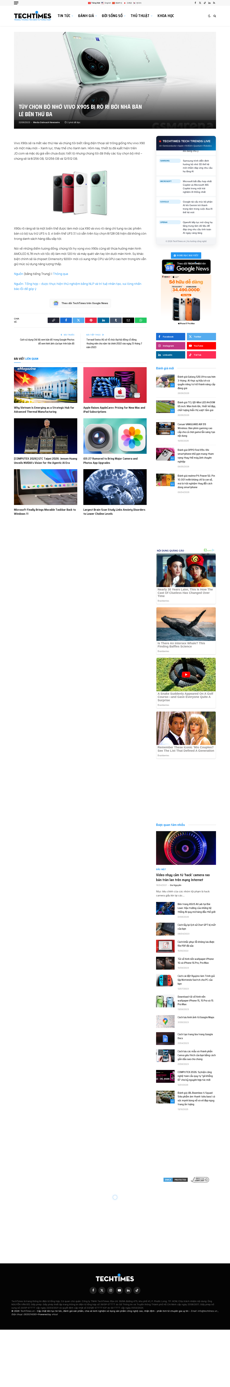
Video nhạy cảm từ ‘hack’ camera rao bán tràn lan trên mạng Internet (183, 877)
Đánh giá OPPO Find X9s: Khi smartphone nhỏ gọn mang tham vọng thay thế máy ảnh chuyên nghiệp (196, 456)
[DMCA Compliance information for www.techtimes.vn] (200, 1179)
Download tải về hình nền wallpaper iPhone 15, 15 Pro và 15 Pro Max (195, 1001)
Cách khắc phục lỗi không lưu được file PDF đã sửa (196, 944)
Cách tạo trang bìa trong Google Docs (195, 1036)
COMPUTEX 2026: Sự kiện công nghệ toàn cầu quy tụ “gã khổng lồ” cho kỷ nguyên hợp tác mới (195, 1076)
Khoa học (165, 16)
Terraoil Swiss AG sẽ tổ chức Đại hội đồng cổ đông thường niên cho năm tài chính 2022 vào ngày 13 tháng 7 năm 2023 (114, 343)
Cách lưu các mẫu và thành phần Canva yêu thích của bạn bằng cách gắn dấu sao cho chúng (197, 1055)
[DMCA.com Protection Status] (175, 1179)
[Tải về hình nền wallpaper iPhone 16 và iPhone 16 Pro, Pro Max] (165, 963)
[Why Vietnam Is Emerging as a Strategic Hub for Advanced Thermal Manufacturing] (45, 385)
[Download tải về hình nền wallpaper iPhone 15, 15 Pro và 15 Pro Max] (165, 1001)
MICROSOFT (166, 216)
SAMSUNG (165, 196)
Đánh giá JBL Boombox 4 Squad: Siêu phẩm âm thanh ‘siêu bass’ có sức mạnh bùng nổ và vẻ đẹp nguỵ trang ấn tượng (196, 1099)
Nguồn (18, 274)
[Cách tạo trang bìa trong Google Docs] (165, 1038)
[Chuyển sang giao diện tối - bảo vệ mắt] (209, 16)
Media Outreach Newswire (46, 122)
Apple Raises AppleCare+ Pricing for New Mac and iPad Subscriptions (114, 410)
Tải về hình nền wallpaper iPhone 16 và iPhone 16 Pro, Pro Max (196, 961)
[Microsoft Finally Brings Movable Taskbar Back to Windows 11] (45, 487)
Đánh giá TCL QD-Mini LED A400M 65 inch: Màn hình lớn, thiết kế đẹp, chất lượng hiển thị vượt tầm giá (197, 406)
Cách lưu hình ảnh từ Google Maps (196, 1017)
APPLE (163, 175)
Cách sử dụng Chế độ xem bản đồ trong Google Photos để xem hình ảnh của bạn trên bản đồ (47, 342)
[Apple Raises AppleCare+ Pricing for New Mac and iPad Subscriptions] (115, 385)
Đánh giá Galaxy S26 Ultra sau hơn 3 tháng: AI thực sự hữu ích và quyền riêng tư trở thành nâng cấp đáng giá (197, 382)
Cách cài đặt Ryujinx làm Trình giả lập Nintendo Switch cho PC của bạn (196, 980)
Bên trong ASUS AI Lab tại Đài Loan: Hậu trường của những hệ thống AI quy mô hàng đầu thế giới (197, 908)
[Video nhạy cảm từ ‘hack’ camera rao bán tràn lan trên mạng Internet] (186, 848)
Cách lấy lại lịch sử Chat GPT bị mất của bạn (197, 927)
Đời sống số (112, 16)
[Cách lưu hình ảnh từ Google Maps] (165, 1021)
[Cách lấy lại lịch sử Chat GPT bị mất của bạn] (165, 929)
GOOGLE (164, 237)
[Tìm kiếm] (214, 16)
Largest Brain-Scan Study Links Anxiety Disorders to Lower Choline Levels (114, 512)
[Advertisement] (186, 525)
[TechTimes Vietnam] (33, 16)
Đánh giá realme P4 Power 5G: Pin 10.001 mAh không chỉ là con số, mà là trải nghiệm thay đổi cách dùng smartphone (196, 481)
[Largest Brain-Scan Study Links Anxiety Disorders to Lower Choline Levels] (115, 487)
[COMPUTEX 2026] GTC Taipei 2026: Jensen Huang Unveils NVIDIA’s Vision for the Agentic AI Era (45, 461)
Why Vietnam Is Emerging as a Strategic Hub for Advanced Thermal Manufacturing (44, 410)
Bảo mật (161, 869)
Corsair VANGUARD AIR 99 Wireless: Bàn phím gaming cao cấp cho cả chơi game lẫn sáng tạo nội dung (196, 430)
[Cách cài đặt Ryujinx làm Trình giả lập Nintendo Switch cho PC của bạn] (165, 980)
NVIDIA (163, 155)
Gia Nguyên (175, 885)
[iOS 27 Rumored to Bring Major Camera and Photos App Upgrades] (115, 436)
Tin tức (64, 16)
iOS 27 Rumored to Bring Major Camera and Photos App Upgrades (110, 461)
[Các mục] (16, 3)
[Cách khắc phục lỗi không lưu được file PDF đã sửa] (165, 946)
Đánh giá (86, 16)
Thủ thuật (140, 16)
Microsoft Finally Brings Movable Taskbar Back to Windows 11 (45, 512)
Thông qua (60, 274)
